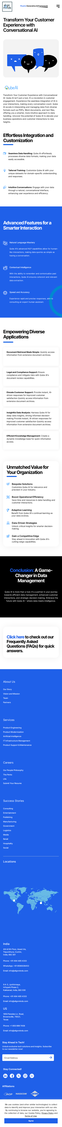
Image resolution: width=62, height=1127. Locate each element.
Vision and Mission (11, 694)
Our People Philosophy (13, 770)
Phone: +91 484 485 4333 (15, 961)
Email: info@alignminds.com (15, 971)
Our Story (7, 689)
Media (6, 835)
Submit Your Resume (12, 783)
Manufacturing (9, 822)
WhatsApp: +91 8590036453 (16, 966)
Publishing (7, 817)
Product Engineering (12, 728)
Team (5, 698)
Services (8, 720)
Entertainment (9, 813)
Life (4, 779)
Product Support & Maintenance (17, 745)
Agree (31, 1121)
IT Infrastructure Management (16, 741)
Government (8, 826)
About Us (9, 681)
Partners (7, 702)
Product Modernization (13, 732)
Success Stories (13, 800)
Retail (5, 839)
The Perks (7, 775)
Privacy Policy (48, 1113)
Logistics (7, 830)
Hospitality (8, 843)
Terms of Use (31, 1116)
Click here (16, 636)
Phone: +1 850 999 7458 (14, 1026)
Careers (8, 762)
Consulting (8, 809)
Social (5, 848)
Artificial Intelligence (12, 736)
